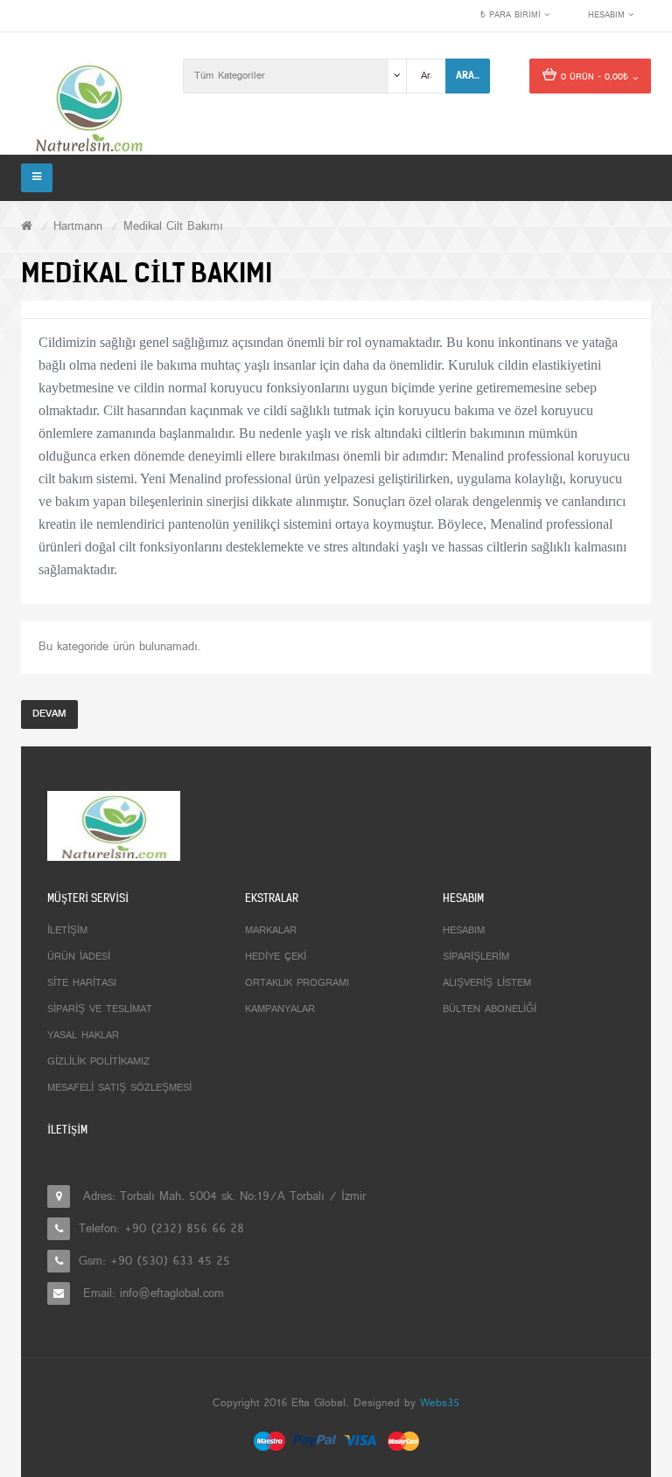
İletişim (67, 931)
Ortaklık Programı (297, 983)
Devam (49, 714)
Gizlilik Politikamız (98, 1062)
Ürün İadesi (78, 957)
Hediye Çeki (275, 957)
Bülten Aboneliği (489, 1009)
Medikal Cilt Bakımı (173, 227)
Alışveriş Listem (487, 983)
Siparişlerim (476, 957)
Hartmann (77, 227)
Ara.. (468, 75)
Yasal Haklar (83, 1035)
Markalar (271, 931)
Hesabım (464, 931)
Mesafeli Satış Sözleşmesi (119, 1088)
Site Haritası (81, 983)
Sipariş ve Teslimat (99, 1009)
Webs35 (439, 1403)
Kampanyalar (280, 1009)
